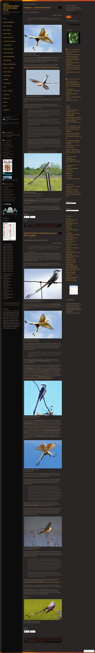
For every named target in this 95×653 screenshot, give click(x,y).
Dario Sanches (69, 233)
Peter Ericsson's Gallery (70, 260)
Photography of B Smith (71, 262)
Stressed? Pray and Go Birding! (72, 189)
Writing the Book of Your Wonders (73, 178)
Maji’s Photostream (70, 251)
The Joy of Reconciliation (8, 157)
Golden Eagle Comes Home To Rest (73, 117)
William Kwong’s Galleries (71, 278)
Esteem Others (6, 155)
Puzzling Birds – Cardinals (71, 156)
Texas (47, 226)
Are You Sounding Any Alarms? (72, 56)
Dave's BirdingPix (69, 236)
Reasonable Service (7, 144)
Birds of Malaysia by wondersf (72, 223)
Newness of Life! (69, 175)
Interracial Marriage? (7, 192)
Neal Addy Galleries (70, 257)
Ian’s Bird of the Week (9, 41)
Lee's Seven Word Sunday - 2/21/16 (73, 192)
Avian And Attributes (9, 56)
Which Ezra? (68, 98)
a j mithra (5, 79)
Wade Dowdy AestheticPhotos (72, 277)
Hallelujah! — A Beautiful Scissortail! (37, 7)
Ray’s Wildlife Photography (71, 265)
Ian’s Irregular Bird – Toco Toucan (72, 145)
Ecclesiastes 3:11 (54, 224)
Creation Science (57, 638)
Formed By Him (7, 45)
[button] (70, 39)
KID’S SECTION (7, 26)
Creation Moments (8, 132)
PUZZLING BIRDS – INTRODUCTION (73, 161)
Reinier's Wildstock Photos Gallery (73, 269)
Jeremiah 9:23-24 (28, 226)
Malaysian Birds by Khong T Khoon (73, 252)
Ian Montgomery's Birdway (71, 244)
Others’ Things (6, 149)
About (5, 106)
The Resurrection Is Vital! (8, 191)
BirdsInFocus (68, 226)
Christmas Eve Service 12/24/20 (72, 57)
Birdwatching (6, 30)
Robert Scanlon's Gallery (71, 270)
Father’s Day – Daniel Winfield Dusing (73, 96)
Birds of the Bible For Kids (73, 49)
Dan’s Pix (68, 231)
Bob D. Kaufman (69, 228)
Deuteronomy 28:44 (46, 640)
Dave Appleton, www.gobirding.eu (73, 234)
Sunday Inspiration (8, 49)
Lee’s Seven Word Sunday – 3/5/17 (73, 152)
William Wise (6, 75)
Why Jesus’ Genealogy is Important (73, 84)
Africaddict (68, 218)
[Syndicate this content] (3, 132)
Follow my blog (73, 292)
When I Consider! (8, 90)
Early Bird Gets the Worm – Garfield (73, 65)
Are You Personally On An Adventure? (73, 118)
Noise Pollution (69, 177)
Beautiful (44, 224)
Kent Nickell (68, 249)
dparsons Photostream (70, 241)
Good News (6, 110)
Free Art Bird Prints (70, 299)
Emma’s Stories (7, 71)
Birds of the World (8, 37)
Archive (5, 102)
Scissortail (43, 226)
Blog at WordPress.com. (28, 650)
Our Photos (6, 94)
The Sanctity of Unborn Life (8, 200)
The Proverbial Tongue (7, 150)
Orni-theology (27, 640)
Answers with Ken (8, 184)
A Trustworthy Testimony (8, 186)
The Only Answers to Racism (8, 199)
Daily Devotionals (8, 52)
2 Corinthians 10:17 (38, 224)
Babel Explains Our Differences (9, 194)
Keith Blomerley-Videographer (72, 247)
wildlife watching (51, 226)
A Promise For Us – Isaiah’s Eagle (72, 67)
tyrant (42, 641)
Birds (30, 224)
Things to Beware (6, 152)
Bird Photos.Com (69, 221)
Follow (68, 16)
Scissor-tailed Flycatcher (36, 226)
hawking (51, 640)
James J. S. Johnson (8, 68)
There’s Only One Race (7, 195)
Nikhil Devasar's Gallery (70, 259)
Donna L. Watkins (69, 239)
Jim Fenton (68, 246)
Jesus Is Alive (5, 187)
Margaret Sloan (69, 254)
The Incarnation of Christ (8, 145)
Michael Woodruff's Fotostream (72, 255)
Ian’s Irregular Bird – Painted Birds (73, 140)
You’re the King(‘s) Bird (70, 111)
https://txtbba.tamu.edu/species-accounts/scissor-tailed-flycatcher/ (38, 378)
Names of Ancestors (70, 89)
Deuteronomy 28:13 (38, 640)
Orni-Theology (7, 60)
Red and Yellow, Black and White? (9, 197)
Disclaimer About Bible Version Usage (11, 304)
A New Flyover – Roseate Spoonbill (73, 54)
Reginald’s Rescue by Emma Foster (73, 133)
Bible (70, 289)
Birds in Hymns (7, 33)
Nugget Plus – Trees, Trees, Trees (72, 113)
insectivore (56, 640)
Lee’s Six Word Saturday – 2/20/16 (73, 127)
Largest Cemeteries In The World (72, 82)
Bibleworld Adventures (9, 64)
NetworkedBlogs (72, 285)
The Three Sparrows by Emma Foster (73, 136)
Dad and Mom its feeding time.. (72, 110)
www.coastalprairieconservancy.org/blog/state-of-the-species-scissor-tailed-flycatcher (42, 582)
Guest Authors (7, 83)
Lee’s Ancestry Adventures (73, 79)
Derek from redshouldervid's (72, 237)
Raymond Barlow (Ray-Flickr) (72, 267)
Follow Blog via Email (71, 5)
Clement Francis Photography (72, 229)
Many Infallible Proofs (7, 189)
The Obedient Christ (7, 142)
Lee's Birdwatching (73, 287)
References (6, 98)
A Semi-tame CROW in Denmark (72, 149)
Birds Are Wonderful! (44, 638)
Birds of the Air (69, 224)
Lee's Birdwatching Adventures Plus (11, 7)
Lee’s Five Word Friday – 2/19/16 (72, 129)
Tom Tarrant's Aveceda (70, 273)
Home (5, 18)
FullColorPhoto (69, 242)
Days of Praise (7, 140)
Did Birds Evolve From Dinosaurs (72, 134)
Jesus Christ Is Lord (7, 147)
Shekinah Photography (70, 272)
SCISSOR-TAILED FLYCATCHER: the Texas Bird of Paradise (40, 234)
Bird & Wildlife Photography (71, 219)
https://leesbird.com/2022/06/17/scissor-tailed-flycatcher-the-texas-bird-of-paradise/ (41, 67)
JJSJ (33, 237)
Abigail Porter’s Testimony (71, 81)
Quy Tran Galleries (69, 264)
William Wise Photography (71, 280)
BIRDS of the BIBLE (8, 22)
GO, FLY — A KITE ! (69, 171)
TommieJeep (68, 275)
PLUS (4, 87)
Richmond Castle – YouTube (71, 100)
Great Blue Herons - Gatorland (72, 191)
